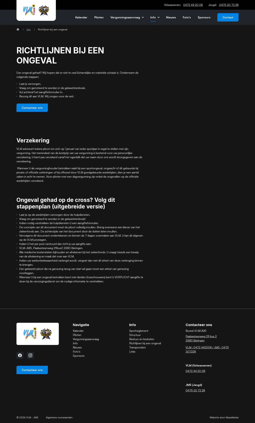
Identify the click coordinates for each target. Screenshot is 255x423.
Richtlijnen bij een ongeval (145, 343)
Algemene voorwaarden (59, 417)
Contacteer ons (32, 107)
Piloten (99, 17)
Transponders (137, 347)
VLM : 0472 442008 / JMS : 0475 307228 (207, 349)
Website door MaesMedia (224, 417)
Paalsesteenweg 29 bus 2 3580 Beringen (201, 338)
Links (132, 351)
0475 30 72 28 (229, 5)
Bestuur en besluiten (141, 339)
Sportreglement (138, 330)
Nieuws (171, 17)
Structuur (135, 335)
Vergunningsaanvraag (125, 17)
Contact (228, 17)
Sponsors (204, 17)
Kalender (81, 17)
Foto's (187, 17)
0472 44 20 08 (193, 5)
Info (153, 17)
